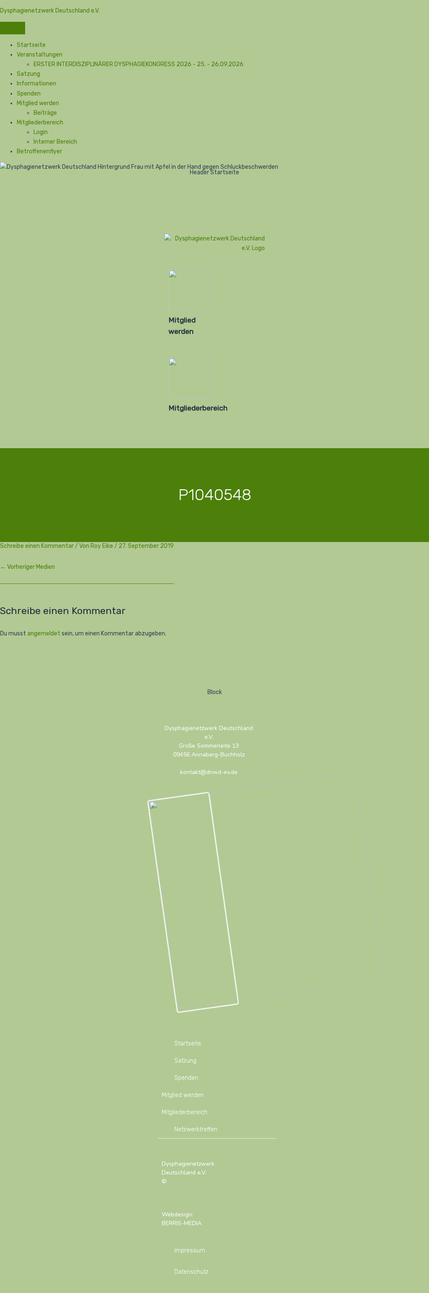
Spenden (29, 93)
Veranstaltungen (39, 54)
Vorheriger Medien (27, 566)
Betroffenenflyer (39, 151)
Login (41, 132)
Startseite (31, 45)
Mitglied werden (38, 103)
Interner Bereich (55, 141)
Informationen (36, 83)
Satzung (28, 73)
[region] (214, 305)
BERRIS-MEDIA (182, 1223)
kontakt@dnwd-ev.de (209, 772)
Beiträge (45, 112)
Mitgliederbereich (40, 122)
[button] (182, 303)
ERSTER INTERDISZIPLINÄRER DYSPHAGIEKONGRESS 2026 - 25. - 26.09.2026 (138, 64)
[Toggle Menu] (12, 28)
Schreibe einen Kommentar (37, 546)
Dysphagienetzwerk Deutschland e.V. (50, 10)
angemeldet (43, 633)
